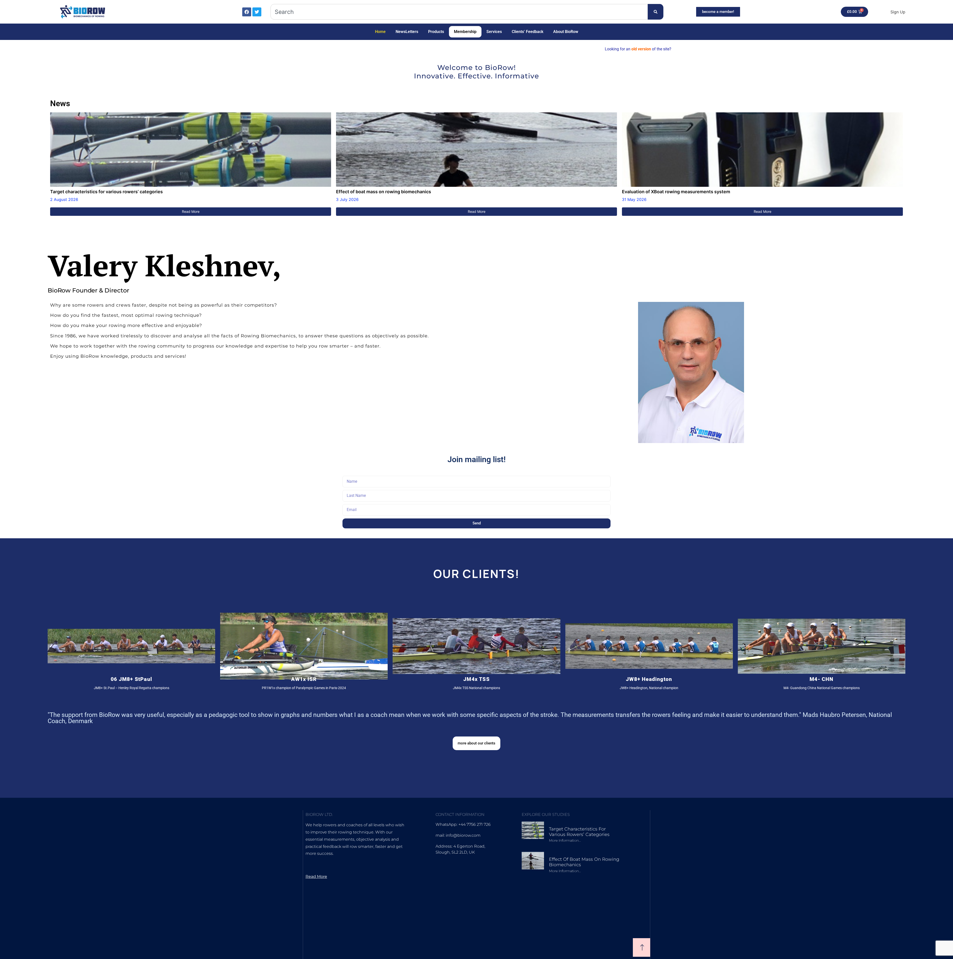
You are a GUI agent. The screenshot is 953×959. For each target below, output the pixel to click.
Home (380, 31)
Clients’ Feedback (527, 31)
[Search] (655, 12)
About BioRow (565, 31)
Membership (465, 31)
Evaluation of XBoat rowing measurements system (676, 191)
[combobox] (459, 12)
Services (494, 31)
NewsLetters (407, 31)
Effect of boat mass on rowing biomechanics (383, 191)
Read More (191, 211)
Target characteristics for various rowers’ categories (106, 191)
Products (436, 31)
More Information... (565, 840)
